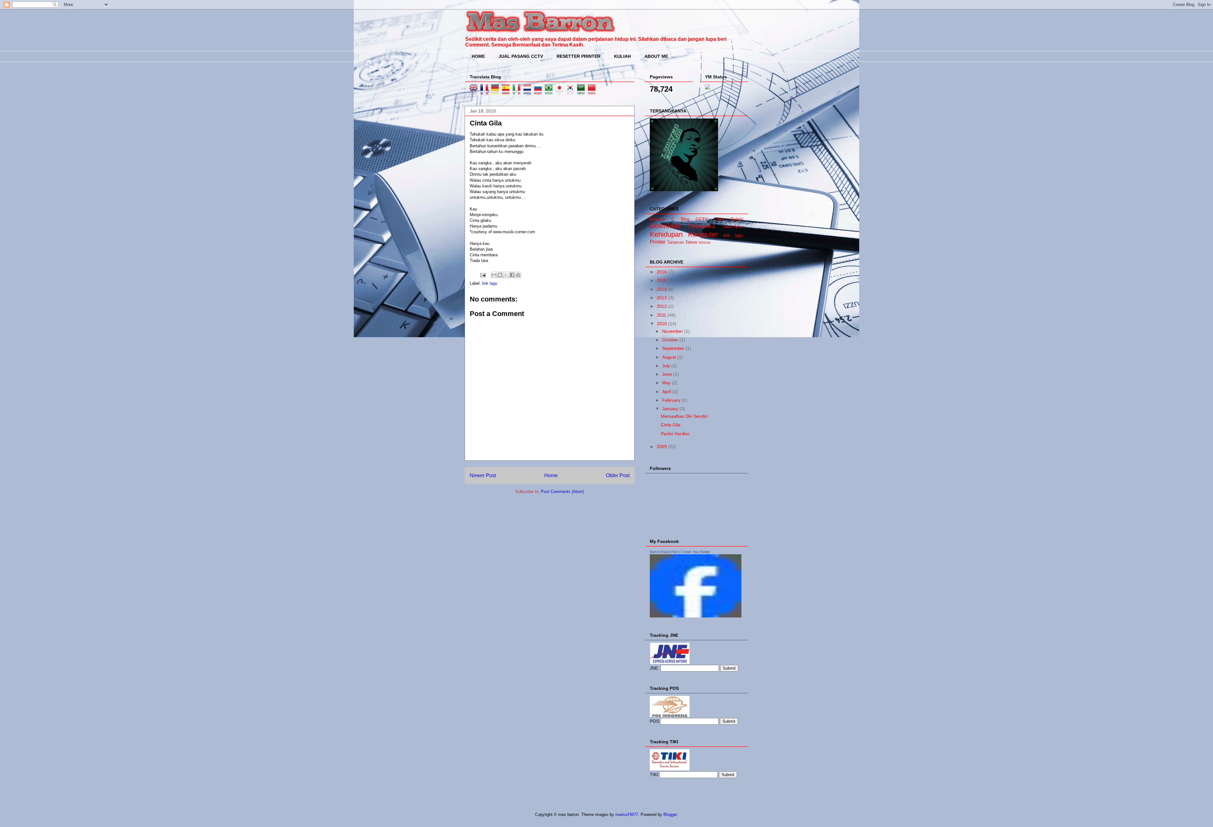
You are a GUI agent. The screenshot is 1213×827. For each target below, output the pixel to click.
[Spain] (507, 91)
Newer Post (483, 475)
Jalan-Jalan (732, 227)
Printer (658, 242)
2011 (662, 315)
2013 (662, 297)
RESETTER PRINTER (578, 56)
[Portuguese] (550, 91)
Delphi (737, 219)
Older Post (618, 475)
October (670, 339)
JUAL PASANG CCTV (520, 56)
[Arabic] (582, 91)
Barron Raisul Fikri (664, 552)
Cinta (719, 219)
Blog (685, 219)
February (672, 400)
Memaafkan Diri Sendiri (684, 416)
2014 (662, 289)
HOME (478, 56)
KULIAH (622, 56)
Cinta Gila (670, 424)
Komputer (703, 234)
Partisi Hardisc (675, 433)
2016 (662, 271)
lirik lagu (489, 283)
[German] (496, 91)
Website (704, 242)
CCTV (702, 219)
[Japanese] (561, 91)
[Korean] (571, 91)
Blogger (670, 814)
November (673, 331)
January (670, 408)
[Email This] (494, 275)
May (667, 382)
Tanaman (675, 242)
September (673, 348)
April (667, 391)
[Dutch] (528, 91)
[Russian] (539, 91)
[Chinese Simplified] (593, 91)
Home (551, 475)
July (666, 365)
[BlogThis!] (500, 275)
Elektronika (701, 226)
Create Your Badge (695, 552)
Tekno (691, 242)
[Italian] (518, 91)
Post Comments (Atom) (562, 491)
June (667, 374)
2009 (662, 446)
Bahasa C (662, 219)
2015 (662, 280)
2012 (662, 306)
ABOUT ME (656, 56)
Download (665, 226)
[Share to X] (506, 275)
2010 (662, 323)
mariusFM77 (626, 814)
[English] (475, 91)
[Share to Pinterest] (518, 275)
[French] (485, 91)
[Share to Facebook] (512, 275)
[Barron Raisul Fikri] (695, 615)
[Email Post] (482, 274)
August (669, 357)
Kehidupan (666, 234)
